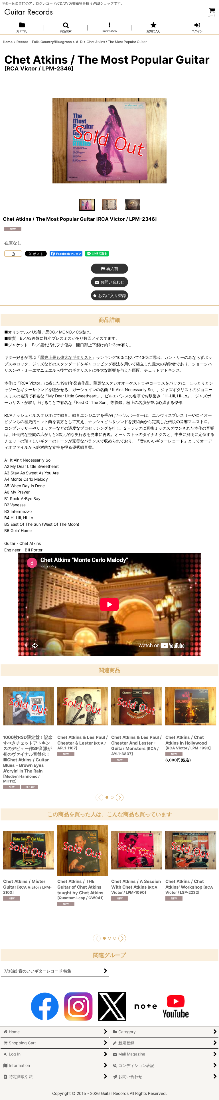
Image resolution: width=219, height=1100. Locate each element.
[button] (66, 28)
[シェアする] (13, 253)
